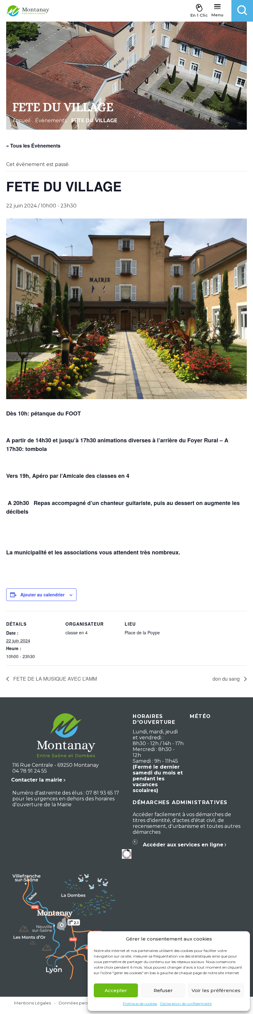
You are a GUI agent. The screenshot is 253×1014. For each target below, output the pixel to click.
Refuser (163, 990)
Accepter (116, 990)
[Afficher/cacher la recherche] (242, 11)
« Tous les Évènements (33, 145)
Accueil (21, 120)
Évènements (51, 120)
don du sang (227, 678)
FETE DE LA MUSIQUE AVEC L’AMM (54, 678)
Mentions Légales (32, 1002)
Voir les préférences (216, 990)
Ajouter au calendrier (42, 594)
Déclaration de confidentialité (186, 1003)
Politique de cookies (140, 1003)
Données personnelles (82, 1002)
